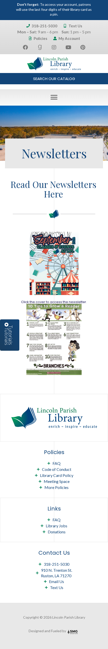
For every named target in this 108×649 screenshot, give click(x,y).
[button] (54, 97)
